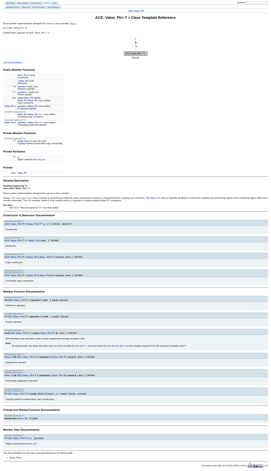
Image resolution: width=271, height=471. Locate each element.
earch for (241, 2)
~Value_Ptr (23, 81)
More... (73, 23)
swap (20, 98)
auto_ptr (79, 346)
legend (135, 57)
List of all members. (13, 62)
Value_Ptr (139, 11)
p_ (19, 157)
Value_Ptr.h (15, 457)
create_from (23, 141)
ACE (130, 11)
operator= (22, 106)
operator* (22, 86)
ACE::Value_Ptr (13, 224)
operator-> (23, 92)
